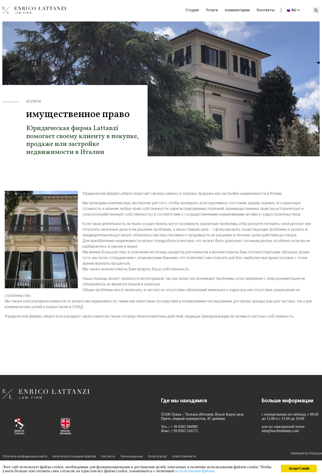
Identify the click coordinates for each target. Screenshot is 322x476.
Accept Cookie (299, 468)
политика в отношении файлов (74, 456)
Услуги (212, 10)
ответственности (184, 456)
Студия (192, 10)
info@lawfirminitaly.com (280, 431)
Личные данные (131, 456)
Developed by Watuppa (306, 453)
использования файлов (194, 471)
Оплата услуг (157, 456)
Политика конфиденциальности (25, 456)
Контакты (266, 10)
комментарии (237, 10)
